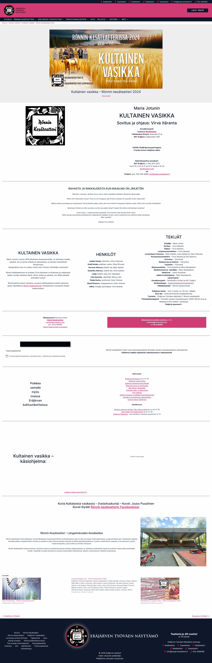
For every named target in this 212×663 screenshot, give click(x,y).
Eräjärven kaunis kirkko (137, 381)
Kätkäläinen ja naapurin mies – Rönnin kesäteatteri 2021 (161, 601)
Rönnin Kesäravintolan (33, 286)
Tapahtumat (35, 638)
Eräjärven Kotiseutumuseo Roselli (137, 383)
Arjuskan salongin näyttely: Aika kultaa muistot (131, 409)
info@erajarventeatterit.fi (159, 174)
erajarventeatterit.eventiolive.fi (181, 283)
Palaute (101, 19)
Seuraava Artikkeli (201, 616)
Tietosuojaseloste (41, 646)
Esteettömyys (26, 649)
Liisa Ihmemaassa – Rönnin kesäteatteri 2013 (18, 601)
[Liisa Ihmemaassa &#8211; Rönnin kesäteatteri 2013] (35, 589)
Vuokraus (8, 646)
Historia (113, 19)
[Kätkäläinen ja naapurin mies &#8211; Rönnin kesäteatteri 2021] (174, 589)
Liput (92, 19)
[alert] (45, 356)
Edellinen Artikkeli (11, 616)
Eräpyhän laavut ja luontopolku (137, 386)
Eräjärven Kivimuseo (132, 379)
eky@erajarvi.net (147, 169)
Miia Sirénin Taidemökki (137, 388)
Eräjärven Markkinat (120, 414)
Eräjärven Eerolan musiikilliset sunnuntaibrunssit (137, 395)
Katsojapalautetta (39, 643)
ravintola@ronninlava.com (55, 322)
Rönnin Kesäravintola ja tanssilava (55, 327)
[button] (197, 10)
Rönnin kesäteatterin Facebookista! (115, 507)
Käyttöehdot (26, 646)
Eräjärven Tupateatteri (50, 19)
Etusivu (8, 19)
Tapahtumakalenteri (76, 19)
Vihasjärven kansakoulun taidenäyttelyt (137, 397)
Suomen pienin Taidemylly (137, 400)
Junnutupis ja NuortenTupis (16, 638)
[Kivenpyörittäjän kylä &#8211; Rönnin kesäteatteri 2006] (106, 585)
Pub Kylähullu (137, 393)
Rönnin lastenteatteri (16, 635)
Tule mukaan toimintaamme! (18, 643)
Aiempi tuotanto (14, 641)
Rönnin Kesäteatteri (24, 19)
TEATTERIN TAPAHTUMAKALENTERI (45, 344)
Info (124, 19)
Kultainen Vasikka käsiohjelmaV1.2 (75, 492)
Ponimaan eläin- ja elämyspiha (137, 390)
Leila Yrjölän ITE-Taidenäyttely (132, 412)
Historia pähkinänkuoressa (34, 641)
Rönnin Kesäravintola (55, 320)
